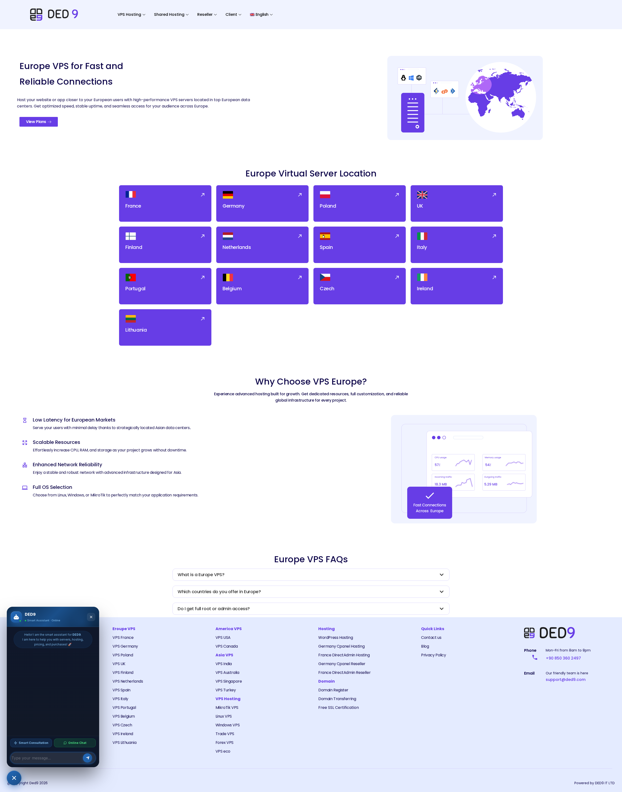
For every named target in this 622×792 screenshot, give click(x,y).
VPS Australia (227, 672)
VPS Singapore (229, 681)
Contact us (431, 637)
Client (231, 14)
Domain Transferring (337, 699)
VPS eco (223, 751)
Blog (425, 646)
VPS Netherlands (127, 681)
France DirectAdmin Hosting (344, 655)
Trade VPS (225, 734)
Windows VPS (228, 725)
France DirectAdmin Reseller (344, 672)
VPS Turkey (226, 690)
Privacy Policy (433, 655)
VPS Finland (122, 672)
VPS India (224, 664)
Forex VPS (224, 742)
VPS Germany (125, 646)
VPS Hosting (129, 14)
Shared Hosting (169, 14)
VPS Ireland (122, 734)
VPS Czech (122, 725)
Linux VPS (224, 716)
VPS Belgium (123, 716)
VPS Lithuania (124, 742)
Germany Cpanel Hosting (341, 646)
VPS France (122, 637)
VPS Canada (227, 646)
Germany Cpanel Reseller (341, 664)
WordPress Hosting (335, 637)
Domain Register (333, 690)
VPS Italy (120, 699)
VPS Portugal (124, 707)
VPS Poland (122, 655)
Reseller (205, 14)
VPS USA (223, 637)
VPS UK (118, 664)
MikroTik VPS (227, 707)
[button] (203, 193)
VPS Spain (121, 690)
